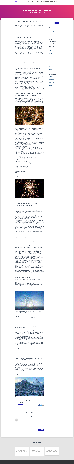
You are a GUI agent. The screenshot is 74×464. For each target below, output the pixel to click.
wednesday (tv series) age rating (53, 31)
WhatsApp (38, 35)
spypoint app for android (20, 449)
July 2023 (50, 69)
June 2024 (50, 53)
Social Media (51, 1)
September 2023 (51, 66)
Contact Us (57, 3)
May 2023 (50, 71)
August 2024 (50, 50)
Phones (41, 1)
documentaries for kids (52, 34)
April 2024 (50, 56)
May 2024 (50, 54)
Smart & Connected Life (46, 1)
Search (50, 21)
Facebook (16, 36)
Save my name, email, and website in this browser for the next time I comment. (29, 427)
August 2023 (50, 68)
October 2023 (51, 65)
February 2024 (51, 59)
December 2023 (51, 62)
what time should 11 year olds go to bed (54, 30)
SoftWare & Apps (56, 1)
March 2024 (50, 57)
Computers (29, 1)
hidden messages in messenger (36, 449)
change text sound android (51, 449)
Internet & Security (36, 1)
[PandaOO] (16, 2)
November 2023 (51, 63)
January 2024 (51, 60)
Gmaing (32, 1)
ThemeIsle (57, 462)
